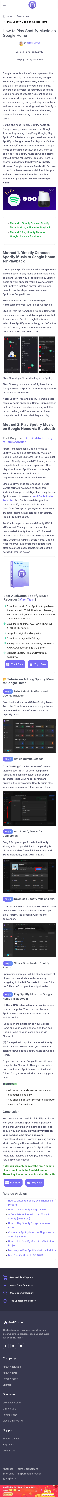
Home (9, 16)
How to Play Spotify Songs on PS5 (27, 1209)
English (9, 1478)
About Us (8, 1469)
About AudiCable (12, 1366)
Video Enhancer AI (13, 1420)
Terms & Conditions (27, 1469)
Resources (23, 16)
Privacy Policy (10, 1378)
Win (31, 599)
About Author (10, 1372)
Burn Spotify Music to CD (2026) (26, 1255)
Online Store (9, 1408)
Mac (22, 599)
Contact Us (9, 1450)
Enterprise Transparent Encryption (22, 1473)
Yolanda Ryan (33, 43)
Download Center (12, 1402)
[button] (15, 664)
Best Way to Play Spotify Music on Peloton (32, 1250)
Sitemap (7, 1384)
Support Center (11, 1438)
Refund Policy (10, 1414)
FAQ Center (9, 1444)
